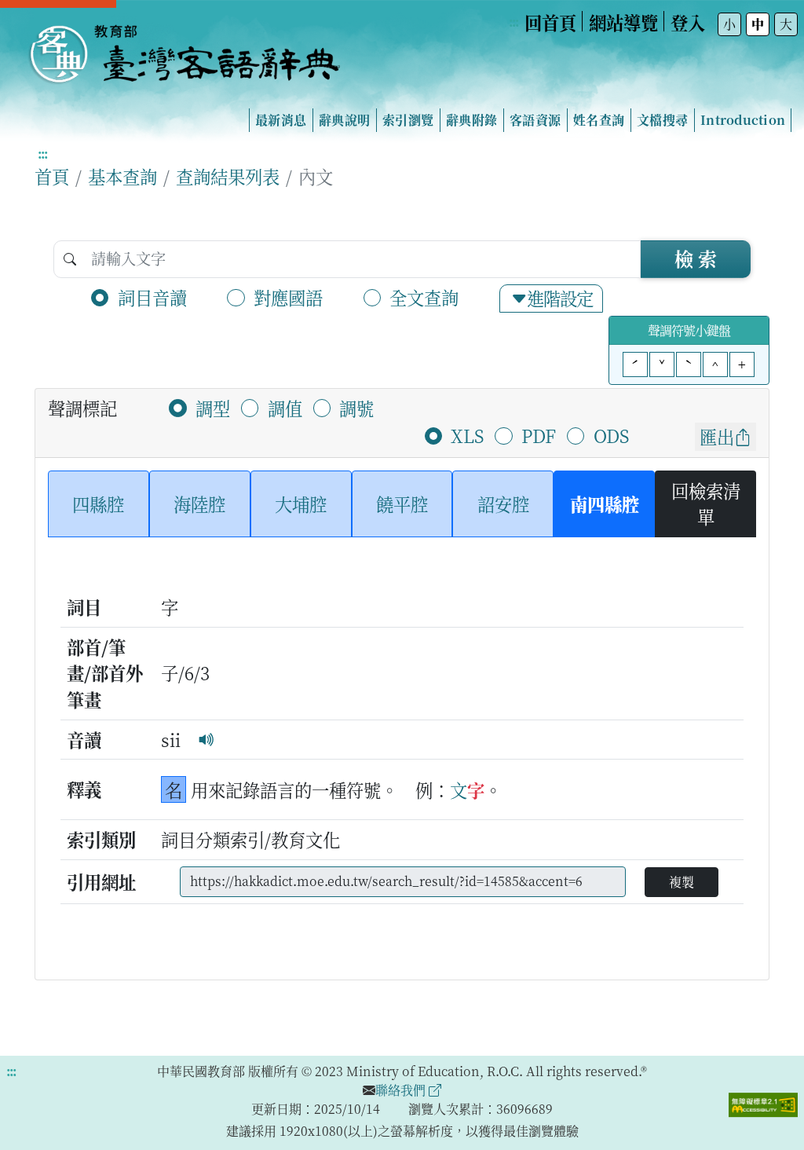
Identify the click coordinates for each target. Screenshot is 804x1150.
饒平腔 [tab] (402, 503)
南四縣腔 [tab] (604, 503)
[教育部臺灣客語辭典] (183, 48)
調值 (285, 407)
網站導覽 (623, 22)
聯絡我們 (402, 1090)
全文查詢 (424, 296)
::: (513, 22)
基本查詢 (122, 176)
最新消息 (280, 120)
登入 (688, 22)
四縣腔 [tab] (98, 503)
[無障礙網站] (763, 1103)
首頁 (52, 176)
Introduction (742, 120)
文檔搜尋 (662, 120)
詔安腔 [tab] (503, 503)
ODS (611, 435)
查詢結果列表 (228, 176)
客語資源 (535, 120)
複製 (681, 882)
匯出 (717, 436)
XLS (467, 435)
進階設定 (560, 297)
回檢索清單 (705, 503)
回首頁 (550, 22)
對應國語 (288, 296)
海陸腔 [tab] (199, 503)
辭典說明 (344, 120)
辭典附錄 (471, 120)
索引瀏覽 (407, 120)
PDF (538, 435)
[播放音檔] (206, 739)
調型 (213, 407)
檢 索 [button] (695, 258)
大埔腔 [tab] (301, 503)
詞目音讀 (152, 296)
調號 (356, 407)
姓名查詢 (598, 120)
